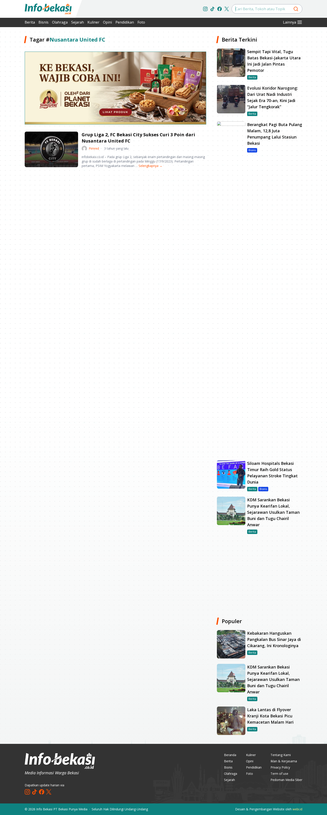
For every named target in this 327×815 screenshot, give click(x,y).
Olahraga (60, 22)
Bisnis (43, 22)
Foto (141, 22)
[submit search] (296, 9)
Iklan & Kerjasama (283, 761)
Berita (30, 22)
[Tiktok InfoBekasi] (212, 9)
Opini (107, 22)
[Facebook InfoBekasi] (219, 9)
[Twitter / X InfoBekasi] (226, 9)
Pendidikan (124, 22)
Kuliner (93, 22)
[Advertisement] (115, 206)
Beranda (230, 755)
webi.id (297, 809)
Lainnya (289, 22)
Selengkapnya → (150, 166)
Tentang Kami (280, 755)
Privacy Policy (280, 767)
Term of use (279, 773)
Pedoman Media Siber (286, 780)
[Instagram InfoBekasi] (205, 9)
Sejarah (77, 22)
